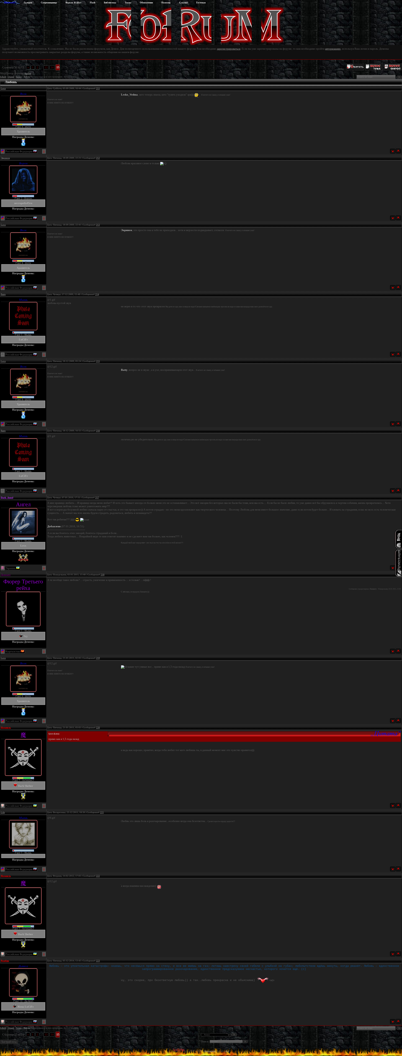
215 (98, 361)
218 (102, 574)
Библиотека (110, 2)
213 (98, 225)
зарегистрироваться (228, 48)
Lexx (3, 88)
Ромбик (28, 73)
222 (98, 876)
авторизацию (333, 48)
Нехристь (6, 727)
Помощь (166, 2)
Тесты (128, 2)
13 (46, 67)
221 (102, 812)
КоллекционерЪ (210, 1051)
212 (98, 158)
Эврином (5, 158)
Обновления (146, 2)
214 (97, 294)
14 (52, 67)
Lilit (3, 812)
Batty (3, 294)
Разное (19, 77)
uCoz (227, 1051)
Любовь (26, 77)
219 (98, 658)
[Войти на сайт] (398, 539)
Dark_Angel (7, 497)
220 (98, 727)
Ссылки (183, 2)
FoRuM (3, 77)
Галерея (28, 2)
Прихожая (9, 2)
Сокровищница (49, 2)
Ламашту (6, 574)
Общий (11, 77)
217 (97, 497)
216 (98, 430)
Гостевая (201, 2)
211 (98, 88)
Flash (92, 2)
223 (98, 960)
